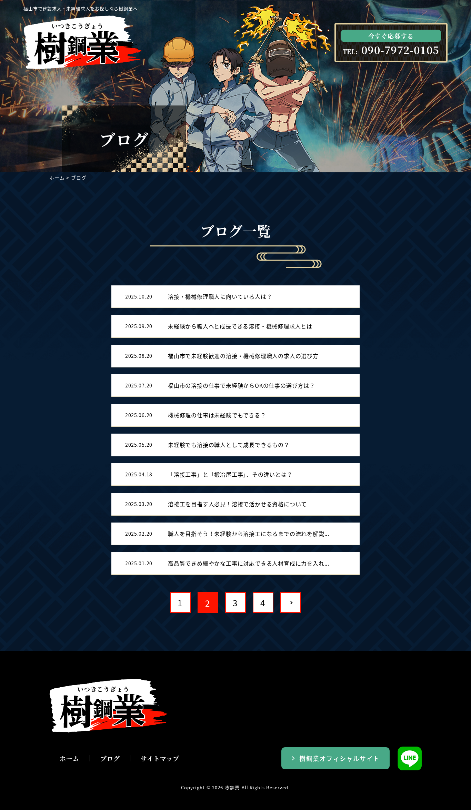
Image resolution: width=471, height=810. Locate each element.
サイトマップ (160, 758)
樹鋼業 (232, 787)
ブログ (110, 758)
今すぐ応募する (391, 35)
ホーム (56, 177)
